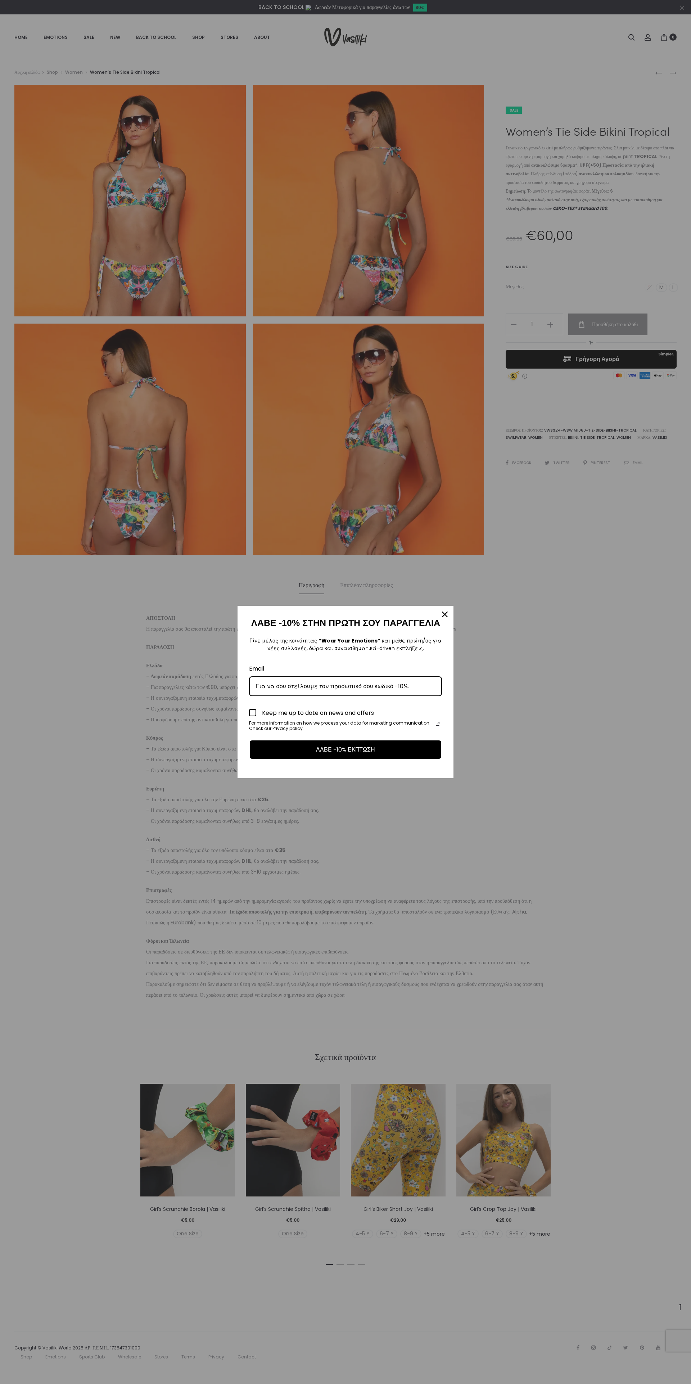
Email (256, 668)
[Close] (444, 614)
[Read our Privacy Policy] (437, 724)
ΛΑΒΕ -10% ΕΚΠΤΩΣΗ (345, 749)
